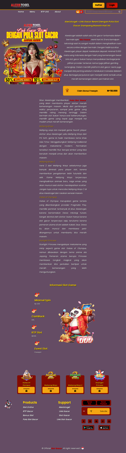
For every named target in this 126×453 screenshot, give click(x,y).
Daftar (98, 5)
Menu (32, 11)
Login (112, 5)
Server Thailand (103, 403)
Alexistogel (64, 407)
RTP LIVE (45, 11)
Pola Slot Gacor (78, 100)
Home (21, 11)
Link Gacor (64, 411)
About (58, 11)
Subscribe (103, 411)
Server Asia (89, 403)
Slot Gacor (84, 39)
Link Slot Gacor (64, 419)
